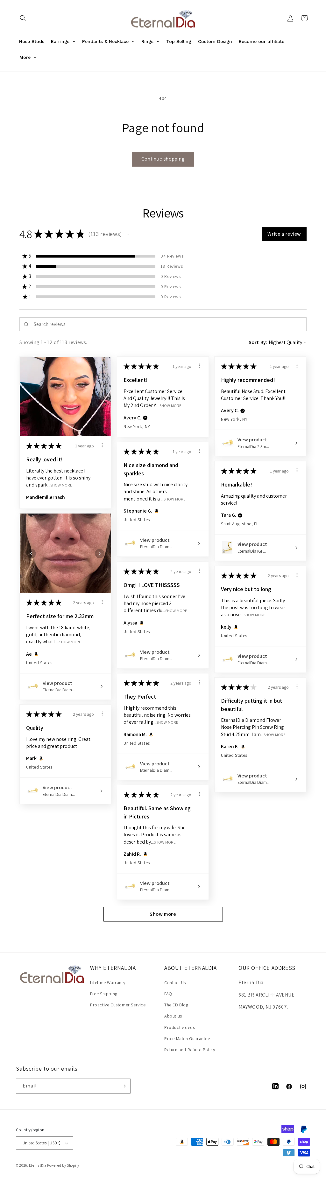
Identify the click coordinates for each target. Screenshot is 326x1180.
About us (173, 1016)
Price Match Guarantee (187, 1038)
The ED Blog (176, 1005)
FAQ (168, 994)
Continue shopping (163, 159)
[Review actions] (102, 445)
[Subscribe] (123, 1086)
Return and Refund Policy (189, 1049)
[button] (23, 18)
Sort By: (258, 342)
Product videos (179, 1027)
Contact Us (175, 982)
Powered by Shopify (63, 1165)
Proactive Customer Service (118, 1005)
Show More (61, 485)
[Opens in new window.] (155, 511)
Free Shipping (103, 994)
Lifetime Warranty (107, 982)
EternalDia (37, 1165)
